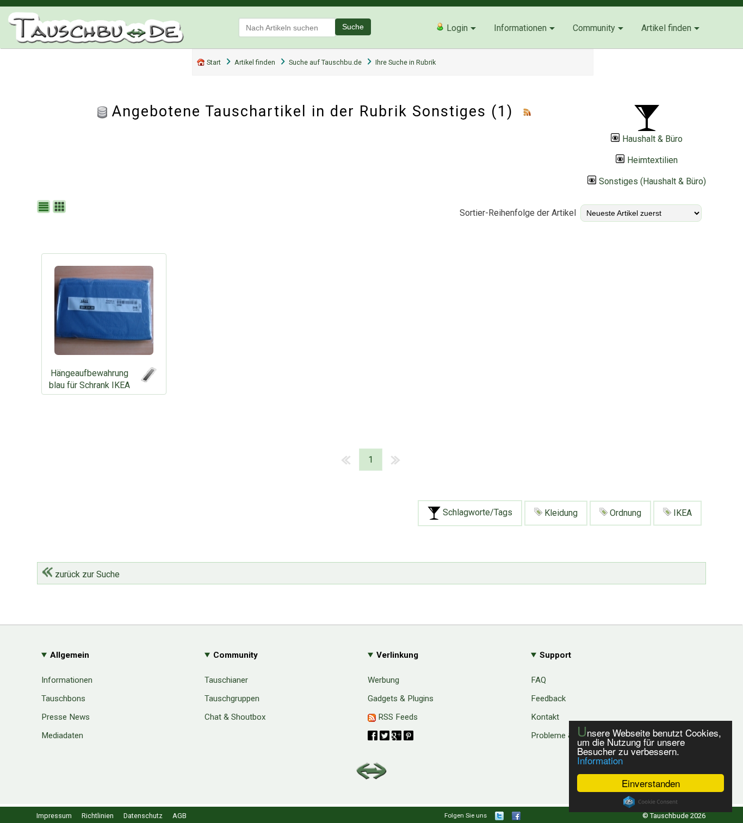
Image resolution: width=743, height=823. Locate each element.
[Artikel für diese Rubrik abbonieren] (527, 111)
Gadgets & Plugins (401, 698)
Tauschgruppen (232, 698)
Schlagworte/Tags (476, 513)
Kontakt (545, 717)
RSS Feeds (397, 717)
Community (594, 28)
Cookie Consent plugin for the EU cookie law (650, 802)
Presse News (65, 717)
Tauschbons (63, 698)
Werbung (383, 680)
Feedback (548, 698)
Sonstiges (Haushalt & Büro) (652, 181)
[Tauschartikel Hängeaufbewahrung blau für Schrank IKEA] (104, 313)
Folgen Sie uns (465, 815)
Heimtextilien (652, 160)
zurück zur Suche (86, 574)
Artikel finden (666, 28)
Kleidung (560, 513)
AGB (179, 816)
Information (600, 760)
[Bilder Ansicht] (61, 207)
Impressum (54, 816)
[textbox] (287, 27)
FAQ (538, 680)
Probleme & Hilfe (561, 735)
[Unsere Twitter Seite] (499, 818)
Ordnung (624, 513)
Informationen (520, 28)
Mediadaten (62, 735)
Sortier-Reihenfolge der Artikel (518, 213)
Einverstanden (651, 783)
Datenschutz (143, 816)
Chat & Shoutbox (235, 717)
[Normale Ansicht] (45, 207)
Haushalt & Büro (652, 139)
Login (456, 28)
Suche (353, 26)
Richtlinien (98, 816)
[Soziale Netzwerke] (390, 735)
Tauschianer (226, 680)
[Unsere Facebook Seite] (516, 818)
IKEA (681, 513)
